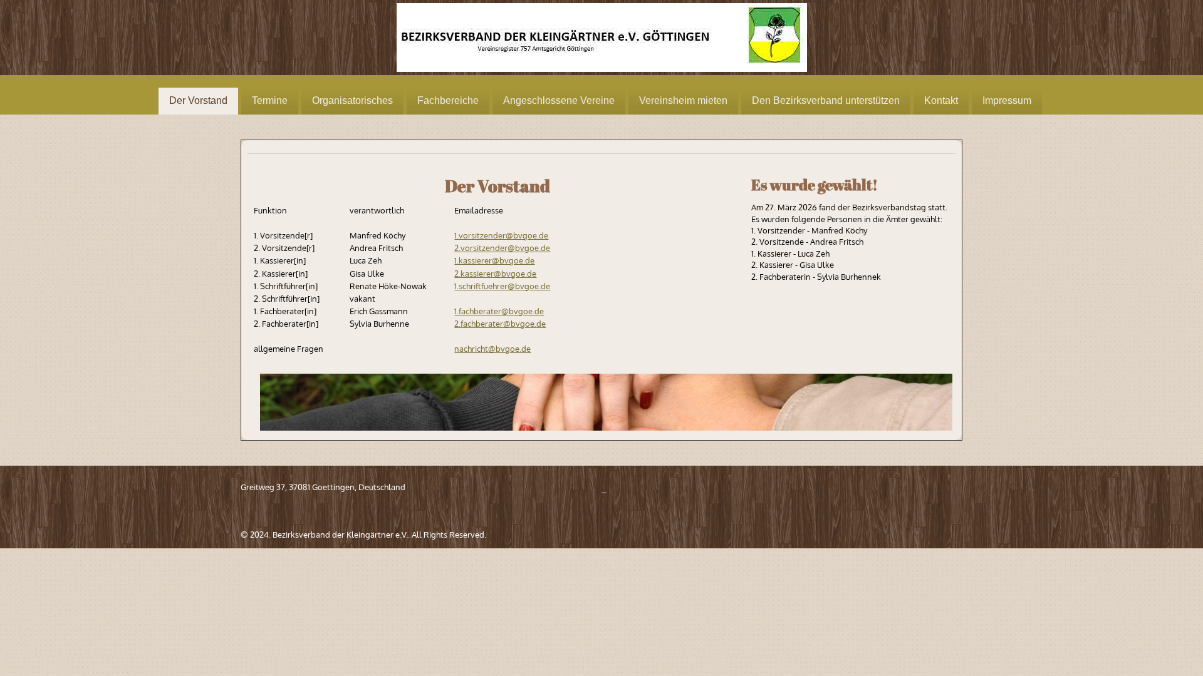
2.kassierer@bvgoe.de (495, 274)
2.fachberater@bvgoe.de (500, 324)
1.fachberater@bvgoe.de (499, 311)
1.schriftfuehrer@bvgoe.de (502, 286)
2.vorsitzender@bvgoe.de (502, 248)
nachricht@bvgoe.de (492, 349)
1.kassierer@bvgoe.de (494, 260)
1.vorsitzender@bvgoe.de (501, 235)
